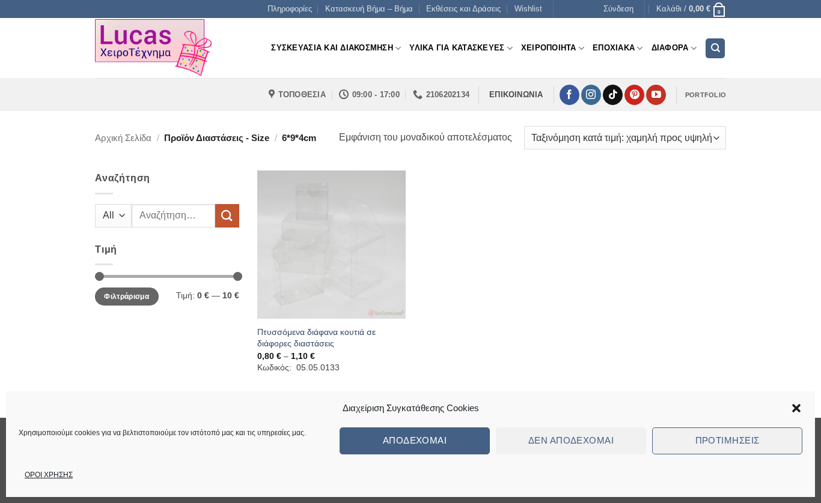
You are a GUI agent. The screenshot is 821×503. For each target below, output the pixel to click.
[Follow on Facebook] (569, 95)
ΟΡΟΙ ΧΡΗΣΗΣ (49, 475)
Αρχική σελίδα (123, 138)
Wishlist (528, 8)
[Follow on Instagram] (591, 95)
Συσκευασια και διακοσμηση (331, 47)
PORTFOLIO (705, 94)
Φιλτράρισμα (126, 296)
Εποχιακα (614, 47)
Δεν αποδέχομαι (571, 440)
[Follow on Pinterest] (634, 95)
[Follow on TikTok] (613, 95)
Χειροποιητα (548, 47)
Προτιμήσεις (727, 440)
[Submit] (227, 215)
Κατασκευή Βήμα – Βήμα (369, 8)
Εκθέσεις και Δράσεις (463, 8)
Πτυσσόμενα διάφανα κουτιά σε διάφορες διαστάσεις (316, 337)
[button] (796, 408)
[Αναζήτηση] (715, 48)
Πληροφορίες (289, 8)
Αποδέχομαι (415, 440)
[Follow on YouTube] (656, 95)
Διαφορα (670, 47)
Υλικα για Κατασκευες (456, 47)
